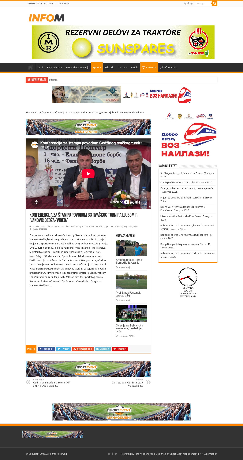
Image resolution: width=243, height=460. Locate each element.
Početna (31, 67)
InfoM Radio (170, 67)
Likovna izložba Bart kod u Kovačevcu (180, 216)
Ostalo (134, 67)
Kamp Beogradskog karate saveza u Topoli (183, 244)
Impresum (64, 3)
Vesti (40, 67)
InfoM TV (151, 67)
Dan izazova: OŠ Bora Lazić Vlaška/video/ (127, 383)
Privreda (109, 67)
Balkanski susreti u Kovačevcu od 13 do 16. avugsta (187, 253)
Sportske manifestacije (96, 226)
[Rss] (184, 3)
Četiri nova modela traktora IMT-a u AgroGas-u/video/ (52, 383)
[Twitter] (191, 3)
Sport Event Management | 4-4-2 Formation (193, 453)
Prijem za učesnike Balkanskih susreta (180, 197)
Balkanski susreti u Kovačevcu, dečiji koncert (184, 234)
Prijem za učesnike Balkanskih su (66, 79)
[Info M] (46, 17)
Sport (96, 67)
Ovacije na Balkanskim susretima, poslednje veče (130, 328)
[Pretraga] (214, 3)
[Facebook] (188, 3)
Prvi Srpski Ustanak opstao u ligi (128, 294)
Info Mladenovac (144, 453)
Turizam (122, 67)
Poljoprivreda (54, 67)
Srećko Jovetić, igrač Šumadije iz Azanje (129, 261)
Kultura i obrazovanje (77, 67)
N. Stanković (38, 226)
